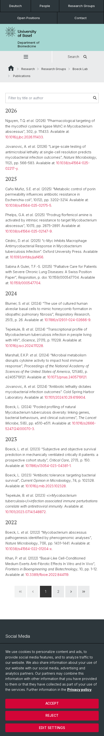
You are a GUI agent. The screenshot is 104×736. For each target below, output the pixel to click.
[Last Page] (83, 591)
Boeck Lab (80, 69)
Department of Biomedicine (28, 44)
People (45, 6)
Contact (80, 18)
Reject (52, 715)
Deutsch (15, 6)
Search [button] (73, 57)
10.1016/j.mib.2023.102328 (45, 486)
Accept (52, 703)
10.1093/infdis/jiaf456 (26, 257)
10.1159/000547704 (25, 283)
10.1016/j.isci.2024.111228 (24, 346)
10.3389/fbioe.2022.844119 (46, 575)
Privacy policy (79, 689)
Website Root (11, 68)
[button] (26, 57)
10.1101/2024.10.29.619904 (65, 397)
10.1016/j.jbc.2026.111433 (24, 137)
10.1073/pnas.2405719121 (66, 377)
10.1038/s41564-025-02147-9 (28, 231)
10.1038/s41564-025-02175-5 (28, 205)
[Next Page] (71, 591)
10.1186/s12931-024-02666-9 (67, 320)
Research (28, 69)
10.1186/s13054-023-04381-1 (48, 466)
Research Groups (81, 6)
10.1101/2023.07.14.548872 (25, 512)
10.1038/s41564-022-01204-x (28, 549)
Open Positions (28, 18)
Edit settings (52, 728)
